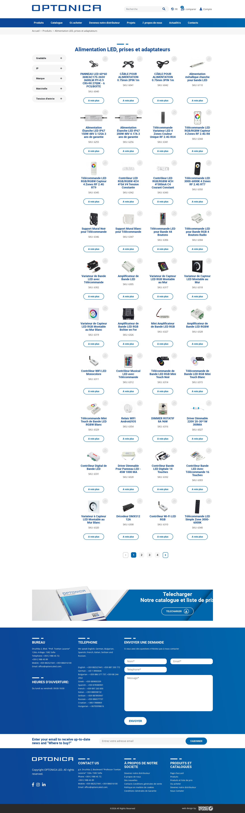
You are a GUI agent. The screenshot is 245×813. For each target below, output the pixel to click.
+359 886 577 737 (97, 674)
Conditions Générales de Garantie (140, 791)
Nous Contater (177, 791)
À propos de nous (152, 22)
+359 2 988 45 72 (51, 655)
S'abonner (196, 741)
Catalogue (57, 22)
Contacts (193, 22)
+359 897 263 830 (95, 688)
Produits (39, 22)
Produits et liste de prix (181, 780)
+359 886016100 (63, 663)
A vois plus (93, 100)
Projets (131, 22)
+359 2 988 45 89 (40, 659)
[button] (174, 9)
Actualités (175, 22)
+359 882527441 (47, 663)
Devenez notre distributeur (104, 22)
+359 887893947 (95, 695)
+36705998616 (97, 706)
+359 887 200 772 (112, 667)
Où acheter (76, 22)
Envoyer (135, 721)
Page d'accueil (177, 773)
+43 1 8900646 (95, 670)
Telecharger (174, 611)
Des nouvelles (130, 780)
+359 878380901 (95, 685)
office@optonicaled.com (49, 666)
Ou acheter (175, 783)
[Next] (165, 555)
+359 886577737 (95, 699)
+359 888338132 (94, 692)
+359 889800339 (93, 681)
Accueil (36, 31)
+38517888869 (95, 702)
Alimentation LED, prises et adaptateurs (76, 31)
